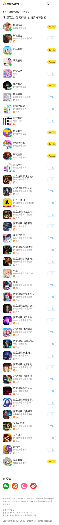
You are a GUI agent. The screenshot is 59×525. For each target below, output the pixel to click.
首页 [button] (4, 11)
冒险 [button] (30, 367)
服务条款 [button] (30, 498)
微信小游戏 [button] (14, 11)
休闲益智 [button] (17, 38)
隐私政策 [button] (34, 501)
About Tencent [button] (18, 498)
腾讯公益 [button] (6, 501)
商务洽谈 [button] (40, 498)
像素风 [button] (31, 203)
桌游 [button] (24, 438)
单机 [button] (15, 226)
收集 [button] (21, 226)
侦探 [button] (30, 414)
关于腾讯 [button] (6, 498)
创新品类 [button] (17, 414)
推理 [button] (30, 38)
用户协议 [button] (6, 504)
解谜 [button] (24, 38)
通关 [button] (24, 109)
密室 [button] (24, 214)
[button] (11, 3)
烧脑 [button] (15, 120)
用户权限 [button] (24, 501)
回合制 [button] (25, 273)
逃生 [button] (30, 250)
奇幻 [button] (26, 226)
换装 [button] (24, 238)
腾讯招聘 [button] (49, 498)
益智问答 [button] (26, 97)
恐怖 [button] (26, 179)
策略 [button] (15, 179)
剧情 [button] (30, 285)
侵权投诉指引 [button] (45, 501)
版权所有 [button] (15, 501)
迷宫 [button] (24, 308)
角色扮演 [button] (17, 238)
